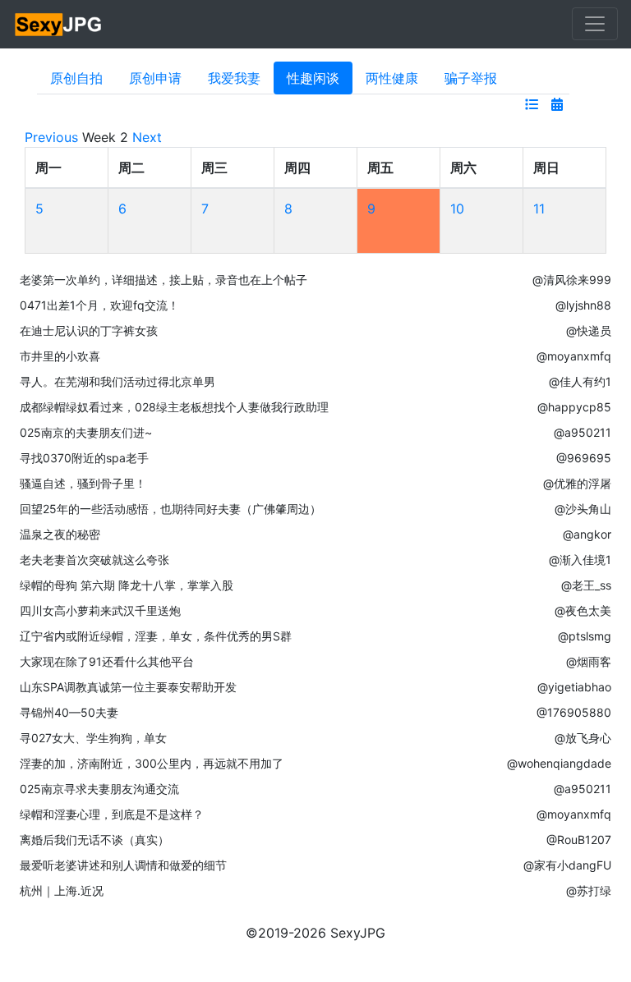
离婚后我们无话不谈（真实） (94, 840)
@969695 (583, 458)
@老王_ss (586, 585)
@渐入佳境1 (580, 560)
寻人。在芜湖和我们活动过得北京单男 (117, 381)
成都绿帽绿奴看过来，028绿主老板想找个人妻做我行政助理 (174, 407)
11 (539, 208)
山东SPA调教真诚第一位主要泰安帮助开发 (128, 687)
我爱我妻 (234, 78)
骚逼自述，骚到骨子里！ (83, 483)
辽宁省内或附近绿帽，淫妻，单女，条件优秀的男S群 (156, 636)
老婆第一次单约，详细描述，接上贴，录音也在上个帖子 (163, 280)
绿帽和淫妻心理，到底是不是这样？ (112, 814)
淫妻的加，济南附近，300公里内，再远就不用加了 (151, 763)
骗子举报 (470, 78)
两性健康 (392, 78)
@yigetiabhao (574, 687)
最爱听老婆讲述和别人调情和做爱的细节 (123, 865)
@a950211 (582, 432)
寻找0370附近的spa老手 (84, 458)
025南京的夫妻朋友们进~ (86, 432)
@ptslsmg (584, 636)
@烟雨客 (588, 661)
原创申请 (155, 78)
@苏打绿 (588, 890)
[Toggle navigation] (595, 23)
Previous (51, 137)
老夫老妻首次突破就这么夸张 (94, 560)
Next (147, 137)
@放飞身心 (583, 738)
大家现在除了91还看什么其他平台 (107, 661)
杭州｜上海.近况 (62, 890)
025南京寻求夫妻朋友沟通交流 (99, 789)
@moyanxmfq (574, 356)
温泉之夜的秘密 (60, 534)
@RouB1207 (578, 840)
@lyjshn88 (583, 305)
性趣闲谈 (313, 78)
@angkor (587, 534)
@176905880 (574, 712)
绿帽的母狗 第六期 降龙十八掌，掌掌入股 (126, 585)
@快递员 (588, 330)
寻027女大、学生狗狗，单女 (93, 738)
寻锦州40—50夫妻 (69, 712)
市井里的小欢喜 (60, 356)
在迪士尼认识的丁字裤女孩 (89, 330)
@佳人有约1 (580, 381)
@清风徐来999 (571, 280)
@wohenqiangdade (559, 763)
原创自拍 (76, 78)
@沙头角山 (583, 509)
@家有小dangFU (567, 865)
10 (457, 208)
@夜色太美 (583, 610)
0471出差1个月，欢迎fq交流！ (99, 305)
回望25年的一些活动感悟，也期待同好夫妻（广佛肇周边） (170, 509)
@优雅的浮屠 (577, 483)
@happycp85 (574, 407)
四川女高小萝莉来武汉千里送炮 (100, 610)
